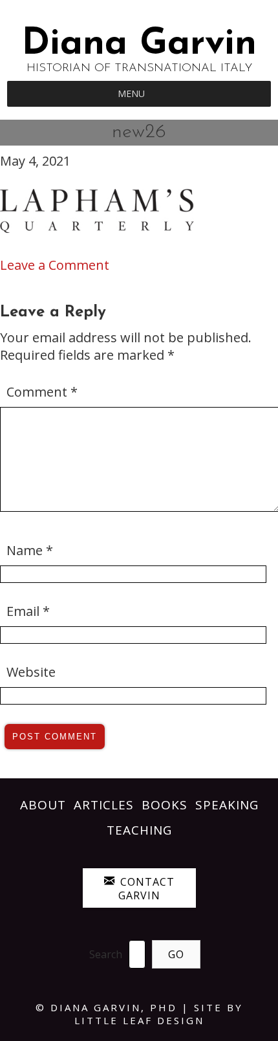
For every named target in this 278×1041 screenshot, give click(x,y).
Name (29, 550)
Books (164, 804)
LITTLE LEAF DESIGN (139, 1020)
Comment (42, 391)
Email (28, 611)
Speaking (227, 804)
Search (105, 954)
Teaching (139, 830)
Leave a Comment (54, 265)
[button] (131, 94)
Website (31, 672)
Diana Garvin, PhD (113, 1007)
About (43, 804)
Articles (104, 804)
